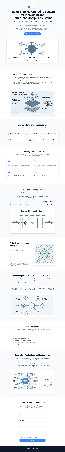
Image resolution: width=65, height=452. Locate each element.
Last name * (35, 410)
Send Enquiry (32, 440)
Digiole (37, 448)
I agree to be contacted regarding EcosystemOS (29, 437)
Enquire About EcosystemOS (31, 33)
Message (21, 429)
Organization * (22, 420)
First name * (22, 410)
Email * (21, 415)
